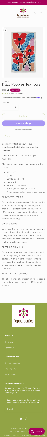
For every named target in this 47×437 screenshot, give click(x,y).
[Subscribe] (39, 409)
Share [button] (7, 136)
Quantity (5, 102)
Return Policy (10, 374)
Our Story (9, 342)
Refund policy (27, 435)
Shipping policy (39, 435)
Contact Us (9, 348)
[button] (5, 13)
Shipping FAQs (11, 369)
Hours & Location (12, 363)
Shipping (5, 93)
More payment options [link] (23, 129)
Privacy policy (20, 431)
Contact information (11, 435)
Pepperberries (22, 428)
